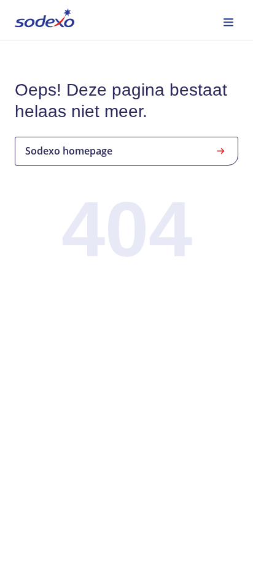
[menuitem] (44, 20)
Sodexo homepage (68, 151)
